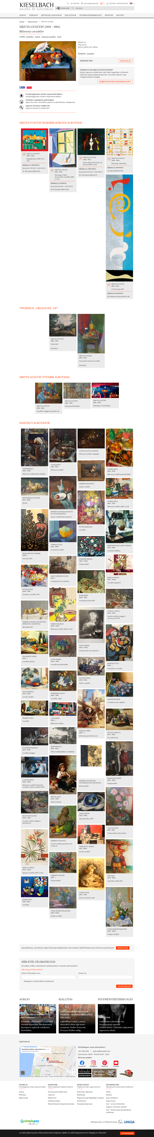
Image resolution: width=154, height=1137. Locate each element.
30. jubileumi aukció (118, 296)
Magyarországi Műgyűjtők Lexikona (90, 1098)
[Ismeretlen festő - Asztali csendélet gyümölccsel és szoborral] (62, 822)
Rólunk (120, 15)
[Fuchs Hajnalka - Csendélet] (91, 507)
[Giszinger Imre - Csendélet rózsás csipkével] (119, 684)
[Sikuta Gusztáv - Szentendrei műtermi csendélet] (91, 333)
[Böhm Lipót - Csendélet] (34, 886)
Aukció (22, 15)
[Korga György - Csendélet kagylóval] (119, 564)
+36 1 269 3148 (74, 3)
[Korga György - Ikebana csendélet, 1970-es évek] (34, 847)
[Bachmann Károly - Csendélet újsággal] (34, 736)
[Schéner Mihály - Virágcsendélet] (91, 546)
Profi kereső (81, 1101)
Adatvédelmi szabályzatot (44, 981)
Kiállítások (70, 15)
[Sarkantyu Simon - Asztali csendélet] (91, 834)
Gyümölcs (30, 37)
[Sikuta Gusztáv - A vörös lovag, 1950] (119, 227)
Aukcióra (51, 1095)
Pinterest (105, 1066)
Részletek (102, 1133)
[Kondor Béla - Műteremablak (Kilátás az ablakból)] (62, 735)
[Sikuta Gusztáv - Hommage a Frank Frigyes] (105, 390)
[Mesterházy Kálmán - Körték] (34, 486)
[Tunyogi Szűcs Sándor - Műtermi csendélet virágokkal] (91, 438)
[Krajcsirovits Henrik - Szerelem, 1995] (34, 530)
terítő (59, 37)
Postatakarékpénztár (85, 1104)
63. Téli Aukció (60, 189)
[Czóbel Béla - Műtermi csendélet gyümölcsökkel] (119, 448)
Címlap (21, 21)
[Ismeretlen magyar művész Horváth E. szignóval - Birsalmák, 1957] (34, 610)
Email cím (82, 973)
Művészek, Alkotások (51, 15)
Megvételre (52, 1098)
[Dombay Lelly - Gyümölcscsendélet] (62, 531)
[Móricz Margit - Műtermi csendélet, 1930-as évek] (62, 604)
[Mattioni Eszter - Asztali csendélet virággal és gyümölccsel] (34, 802)
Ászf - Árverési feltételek (115, 1104)
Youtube (116, 1066)
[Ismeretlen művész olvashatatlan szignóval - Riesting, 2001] (91, 759)
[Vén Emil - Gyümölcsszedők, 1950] (119, 856)
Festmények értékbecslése (57, 1092)
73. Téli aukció (31, 171)
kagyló (37, 37)
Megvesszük (23, 1098)
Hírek (108, 1092)
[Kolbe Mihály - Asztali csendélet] (34, 678)
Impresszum (111, 1101)
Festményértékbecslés (91, 15)
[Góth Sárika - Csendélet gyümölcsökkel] (62, 646)
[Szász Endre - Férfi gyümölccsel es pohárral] (91, 625)
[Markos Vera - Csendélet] (34, 708)
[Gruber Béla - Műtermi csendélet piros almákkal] (34, 447)
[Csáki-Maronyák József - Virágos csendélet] (119, 907)
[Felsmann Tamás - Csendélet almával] (34, 642)
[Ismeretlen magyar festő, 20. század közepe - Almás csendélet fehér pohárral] (62, 492)
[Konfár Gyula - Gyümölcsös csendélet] (119, 642)
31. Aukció (115, 171)
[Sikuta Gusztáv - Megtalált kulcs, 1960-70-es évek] (34, 139)
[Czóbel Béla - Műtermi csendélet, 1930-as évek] (119, 488)
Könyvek (109, 15)
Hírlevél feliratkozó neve (30, 973)
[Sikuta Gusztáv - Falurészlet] (62, 325)
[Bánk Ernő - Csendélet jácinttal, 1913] (91, 581)
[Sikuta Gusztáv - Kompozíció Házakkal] (77, 391)
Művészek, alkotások (84, 1092)
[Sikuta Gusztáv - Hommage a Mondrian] (119, 142)
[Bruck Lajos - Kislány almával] (62, 774)
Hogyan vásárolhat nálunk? (116, 1107)
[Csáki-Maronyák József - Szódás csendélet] (62, 897)
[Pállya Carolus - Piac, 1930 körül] (119, 719)
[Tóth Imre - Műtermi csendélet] (62, 709)
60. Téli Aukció (88, 175)
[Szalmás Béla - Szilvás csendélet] (91, 666)
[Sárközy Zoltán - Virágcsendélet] (62, 862)
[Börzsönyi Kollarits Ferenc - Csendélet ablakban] (119, 526)
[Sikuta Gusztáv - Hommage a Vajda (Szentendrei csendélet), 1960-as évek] (62, 147)
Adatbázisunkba (54, 1101)
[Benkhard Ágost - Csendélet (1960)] (62, 681)
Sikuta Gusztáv (33, 21)
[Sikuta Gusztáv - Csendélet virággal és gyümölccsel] (48, 393)
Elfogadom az (39, 981)
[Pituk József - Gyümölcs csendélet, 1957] (34, 576)
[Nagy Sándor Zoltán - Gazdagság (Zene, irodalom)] (62, 565)
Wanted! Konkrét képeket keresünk (61, 1104)
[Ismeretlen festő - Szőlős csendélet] (91, 470)
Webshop (33, 15)
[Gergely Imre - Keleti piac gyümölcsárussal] (91, 708)
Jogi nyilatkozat (112, 1098)
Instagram (93, 1066)
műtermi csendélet (49, 37)
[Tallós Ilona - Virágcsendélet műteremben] (119, 806)
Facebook (82, 1066)
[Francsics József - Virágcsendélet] (119, 758)
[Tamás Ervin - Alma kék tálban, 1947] (91, 801)
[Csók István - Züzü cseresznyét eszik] (91, 874)
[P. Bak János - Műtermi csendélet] (62, 445)
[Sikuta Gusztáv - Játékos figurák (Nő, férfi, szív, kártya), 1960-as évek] (91, 141)
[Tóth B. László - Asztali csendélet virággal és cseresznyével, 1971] (119, 599)
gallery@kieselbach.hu (91, 3)
